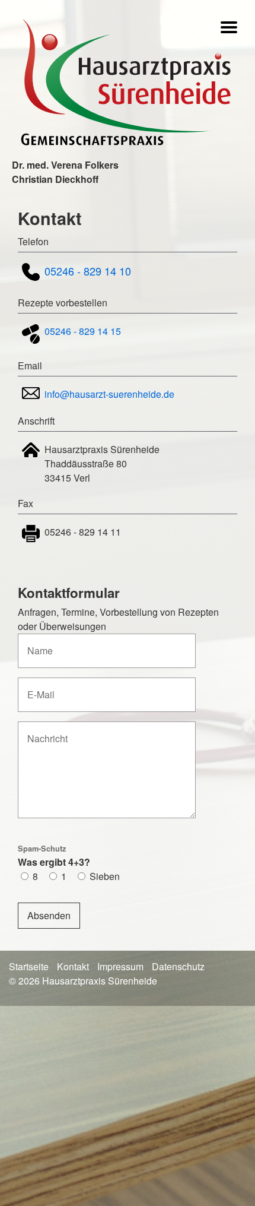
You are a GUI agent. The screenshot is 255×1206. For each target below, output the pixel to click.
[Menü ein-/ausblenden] (229, 29)
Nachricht (44, 731)
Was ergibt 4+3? (54, 856)
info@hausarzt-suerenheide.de (109, 394)
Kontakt (73, 966)
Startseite (29, 966)
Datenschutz (178, 966)
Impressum (120, 966)
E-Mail (38, 687)
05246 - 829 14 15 (82, 331)
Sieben (105, 876)
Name (37, 644)
